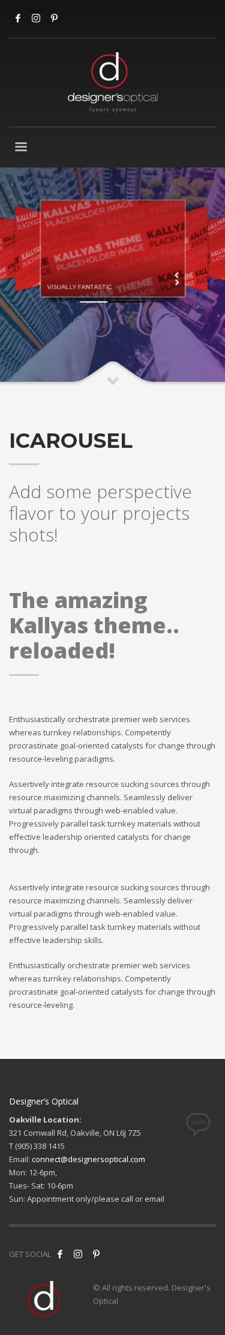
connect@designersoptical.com (88, 1159)
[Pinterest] (96, 1254)
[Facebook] (18, 18)
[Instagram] (36, 18)
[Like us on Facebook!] (60, 1254)
